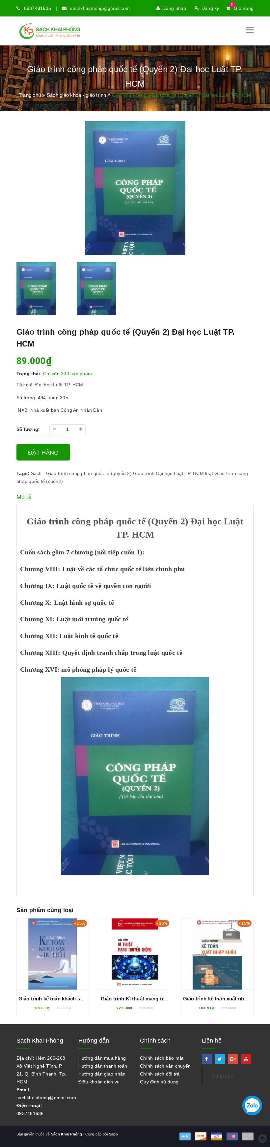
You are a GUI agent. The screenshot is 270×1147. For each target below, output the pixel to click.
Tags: (23, 473)
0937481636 (37, 8)
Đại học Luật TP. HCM (180, 473)
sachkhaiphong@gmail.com (100, 8)
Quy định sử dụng (159, 1081)
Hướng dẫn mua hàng (102, 1058)
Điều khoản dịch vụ (99, 1081)
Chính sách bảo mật (162, 1058)
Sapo (113, 1134)
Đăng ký (210, 8)
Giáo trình (144, 473)
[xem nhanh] (60, 955)
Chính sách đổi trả (160, 1074)
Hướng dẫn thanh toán (102, 1066)
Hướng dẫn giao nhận (102, 1074)
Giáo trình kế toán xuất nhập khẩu (140, 998)
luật (209, 473)
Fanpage (223, 1075)
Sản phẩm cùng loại (44, 910)
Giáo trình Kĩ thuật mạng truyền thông (63, 998)
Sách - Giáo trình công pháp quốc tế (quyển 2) (81, 473)
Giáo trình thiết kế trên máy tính (220, 998)
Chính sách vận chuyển (165, 1066)
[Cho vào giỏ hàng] (45, 955)
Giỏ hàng (242, 8)
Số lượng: (28, 429)
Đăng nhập (174, 8)
